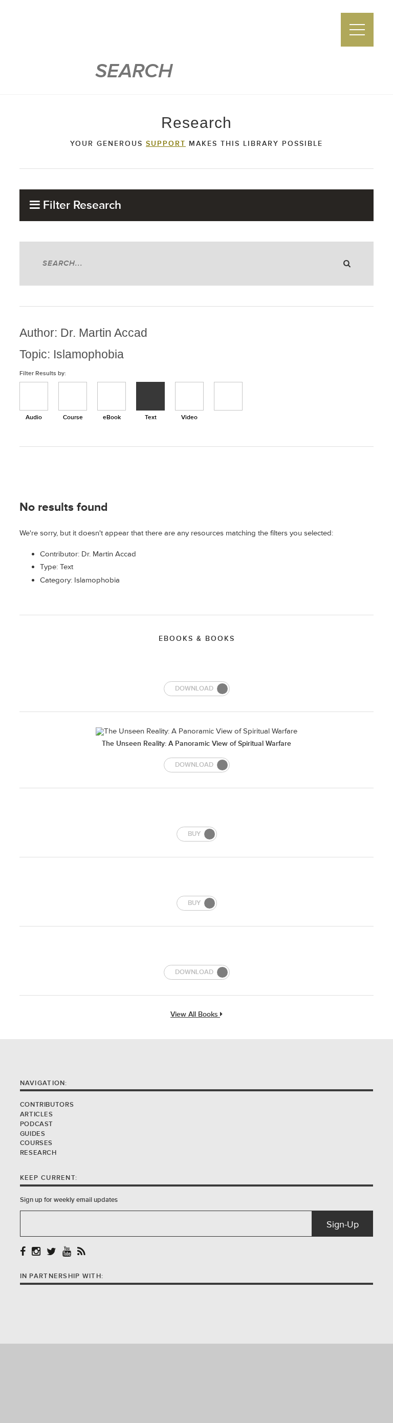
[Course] (72, 396)
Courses (36, 1143)
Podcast (36, 1124)
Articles (36, 1114)
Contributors (47, 1105)
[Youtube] (66, 1252)
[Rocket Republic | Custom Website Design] (197, 1383)
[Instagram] (36, 1252)
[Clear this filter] (228, 396)
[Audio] (33, 396)
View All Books (195, 1015)
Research (38, 1153)
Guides (33, 1134)
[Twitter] (51, 1252)
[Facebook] (23, 1252)
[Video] (189, 396)
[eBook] (111, 396)
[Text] (150, 396)
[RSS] (81, 1252)
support (166, 144)
